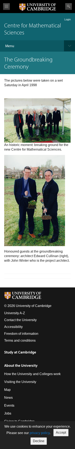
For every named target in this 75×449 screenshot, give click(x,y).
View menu (6, 6)
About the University (21, 365)
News (8, 397)
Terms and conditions (20, 340)
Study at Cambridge (20, 352)
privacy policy (40, 433)
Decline (38, 441)
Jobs (7, 413)
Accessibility (13, 327)
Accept (61, 432)
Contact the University (20, 320)
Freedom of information (21, 333)
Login (67, 19)
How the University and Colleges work (32, 374)
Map (7, 389)
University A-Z (14, 313)
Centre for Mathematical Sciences (32, 29)
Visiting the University (20, 382)
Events (9, 405)
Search (68, 6)
